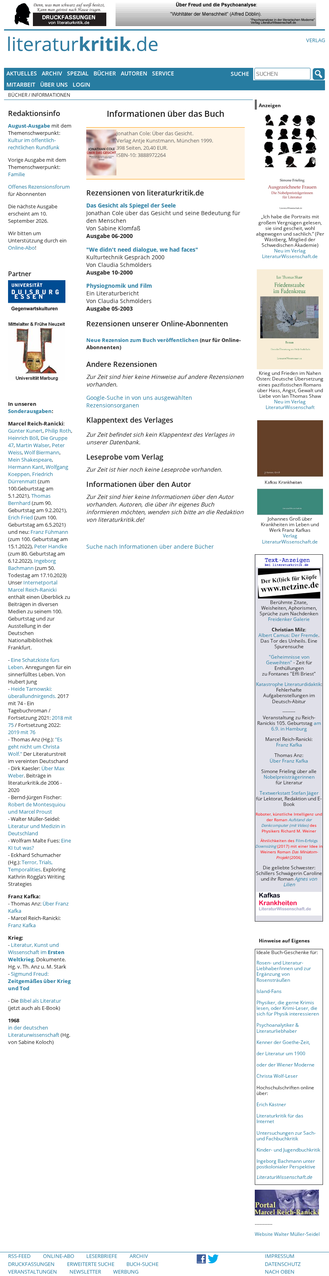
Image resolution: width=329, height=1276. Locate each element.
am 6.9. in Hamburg (296, 726)
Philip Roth (58, 430)
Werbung (125, 1271)
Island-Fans (269, 991)
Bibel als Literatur (40, 1000)
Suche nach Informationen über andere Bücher (150, 546)
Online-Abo (21, 247)
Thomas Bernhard (29, 499)
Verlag (315, 40)
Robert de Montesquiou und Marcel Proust (36, 808)
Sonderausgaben (30, 411)
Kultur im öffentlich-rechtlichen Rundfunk (33, 143)
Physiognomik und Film (119, 285)
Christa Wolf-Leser (277, 1075)
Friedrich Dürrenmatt (30, 477)
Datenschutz (283, 1264)
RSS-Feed (19, 1256)
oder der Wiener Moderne (285, 1064)
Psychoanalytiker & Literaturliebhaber (277, 1028)
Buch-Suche (142, 1264)
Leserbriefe (101, 1256)
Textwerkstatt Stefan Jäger (289, 793)
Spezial (78, 73)
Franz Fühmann (49, 531)
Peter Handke (50, 546)
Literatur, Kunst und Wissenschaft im (36, 952)
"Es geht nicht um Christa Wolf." (35, 746)
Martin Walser (32, 445)
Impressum (279, 1256)
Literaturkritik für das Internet (279, 1118)
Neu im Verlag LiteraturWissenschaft (290, 404)
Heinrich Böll (23, 438)
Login (81, 84)
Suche (240, 73)
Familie (16, 174)
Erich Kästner (271, 1104)
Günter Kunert (25, 430)
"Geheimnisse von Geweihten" (287, 659)
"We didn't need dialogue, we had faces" (142, 249)
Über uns (54, 84)
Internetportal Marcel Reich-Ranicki (32, 586)
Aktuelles (21, 73)
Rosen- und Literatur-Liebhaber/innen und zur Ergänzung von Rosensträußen (283, 971)
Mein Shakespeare (30, 459)
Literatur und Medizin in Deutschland (36, 829)
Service (163, 73)
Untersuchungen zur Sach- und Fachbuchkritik (286, 1135)
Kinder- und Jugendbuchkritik (288, 1149)
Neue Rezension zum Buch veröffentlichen (142, 340)
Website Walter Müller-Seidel (287, 1234)
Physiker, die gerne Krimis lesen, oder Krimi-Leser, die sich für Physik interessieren (287, 1008)
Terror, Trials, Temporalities (30, 866)
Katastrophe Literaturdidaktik (288, 684)
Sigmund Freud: (39, 981)
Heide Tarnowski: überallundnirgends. (32, 692)
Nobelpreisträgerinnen (289, 776)
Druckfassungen (31, 1264)
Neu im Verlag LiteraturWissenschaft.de (290, 253)
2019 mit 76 (21, 732)
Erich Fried (20, 517)
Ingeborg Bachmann (32, 564)
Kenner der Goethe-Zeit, (283, 1042)
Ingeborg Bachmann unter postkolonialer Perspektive (285, 1164)
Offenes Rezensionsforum (39, 186)
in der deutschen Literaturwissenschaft (33, 1031)
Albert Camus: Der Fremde (288, 635)
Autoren (134, 73)
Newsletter (85, 1271)
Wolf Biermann (41, 452)
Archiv (52, 73)
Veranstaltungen (32, 1271)
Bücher (104, 73)
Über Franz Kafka (289, 760)
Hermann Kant (25, 466)
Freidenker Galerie (289, 619)
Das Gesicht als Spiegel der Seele (131, 205)
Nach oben (279, 1271)
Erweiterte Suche (90, 1264)
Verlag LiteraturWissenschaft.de (290, 538)
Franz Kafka (22, 925)
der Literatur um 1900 (280, 1053)
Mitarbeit (20, 84)
